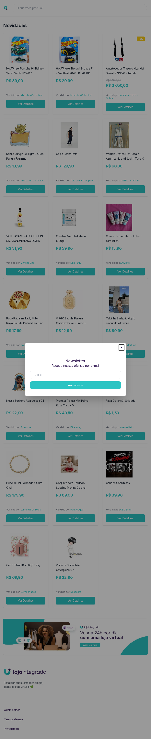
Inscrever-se (75, 385)
